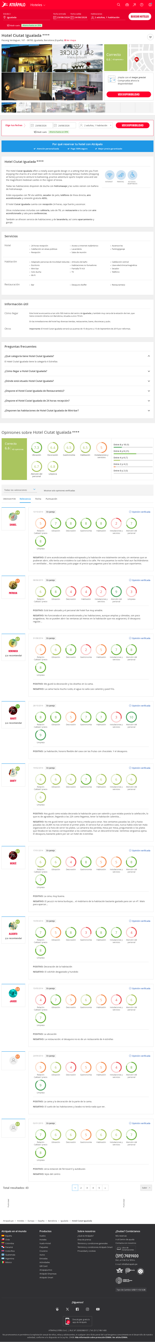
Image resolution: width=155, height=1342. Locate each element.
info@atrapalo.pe (129, 1264)
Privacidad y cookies (87, 1251)
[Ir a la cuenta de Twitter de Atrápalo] (67, 1309)
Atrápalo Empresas (48, 1273)
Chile (7, 1239)
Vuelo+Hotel (45, 1243)
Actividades (45, 1262)
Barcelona (52, 1220)
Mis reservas (121, 1236)
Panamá (9, 1247)
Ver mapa (71, 40)
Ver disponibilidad (132, 125)
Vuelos (43, 1235)
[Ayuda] (141, 5)
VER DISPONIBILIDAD (129, 94)
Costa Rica (10, 1251)
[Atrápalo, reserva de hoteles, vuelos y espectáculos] (14, 4)
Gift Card (43, 1266)
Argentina (9, 1258)
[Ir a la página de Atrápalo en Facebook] (77, 1309)
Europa (31, 1220)
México (8, 1262)
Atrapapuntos (46, 1270)
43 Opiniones (118, 59)
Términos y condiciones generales (93, 1243)
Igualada (64, 1220)
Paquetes (44, 1247)
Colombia (9, 1243)
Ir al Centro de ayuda (124, 1239)
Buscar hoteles (140, 16)
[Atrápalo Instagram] (87, 1309)
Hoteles (20, 1220)
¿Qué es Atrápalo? (86, 1235)
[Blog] (57, 1309)
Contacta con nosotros (125, 1243)
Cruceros (44, 1251)
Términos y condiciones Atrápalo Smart (95, 1247)
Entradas (44, 1258)
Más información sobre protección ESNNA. (93, 1337)
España (41, 1220)
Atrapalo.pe (8, 1220)
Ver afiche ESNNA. (120, 1337)
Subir (145, 1187)
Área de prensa (84, 1239)
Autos (42, 1254)
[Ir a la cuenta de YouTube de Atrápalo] (98, 1309)
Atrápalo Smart (46, 1277)
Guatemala (10, 1254)
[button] (150, 37)
